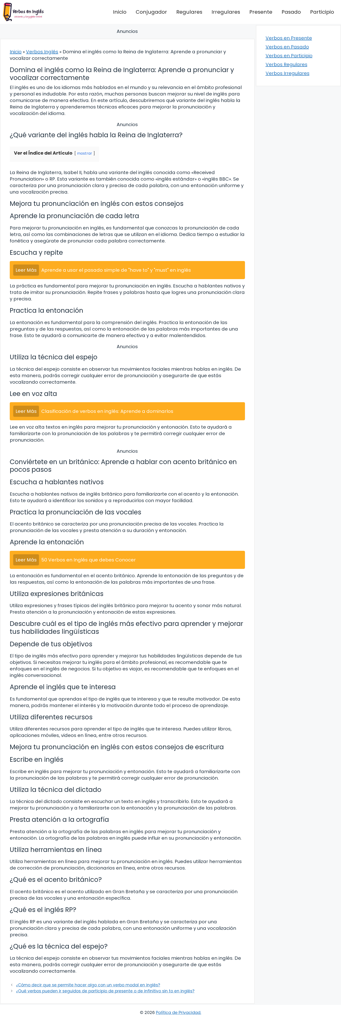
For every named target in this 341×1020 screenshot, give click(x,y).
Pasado (291, 12)
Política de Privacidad (178, 1012)
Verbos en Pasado (287, 47)
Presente (260, 12)
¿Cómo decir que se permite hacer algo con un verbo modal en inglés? (88, 985)
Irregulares (226, 12)
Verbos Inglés (42, 51)
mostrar (84, 153)
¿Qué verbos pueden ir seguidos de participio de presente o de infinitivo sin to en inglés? (105, 991)
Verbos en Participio (289, 55)
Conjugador (151, 12)
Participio (322, 12)
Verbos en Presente (289, 38)
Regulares (189, 12)
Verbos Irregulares (287, 73)
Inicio (119, 12)
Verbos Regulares (286, 64)
